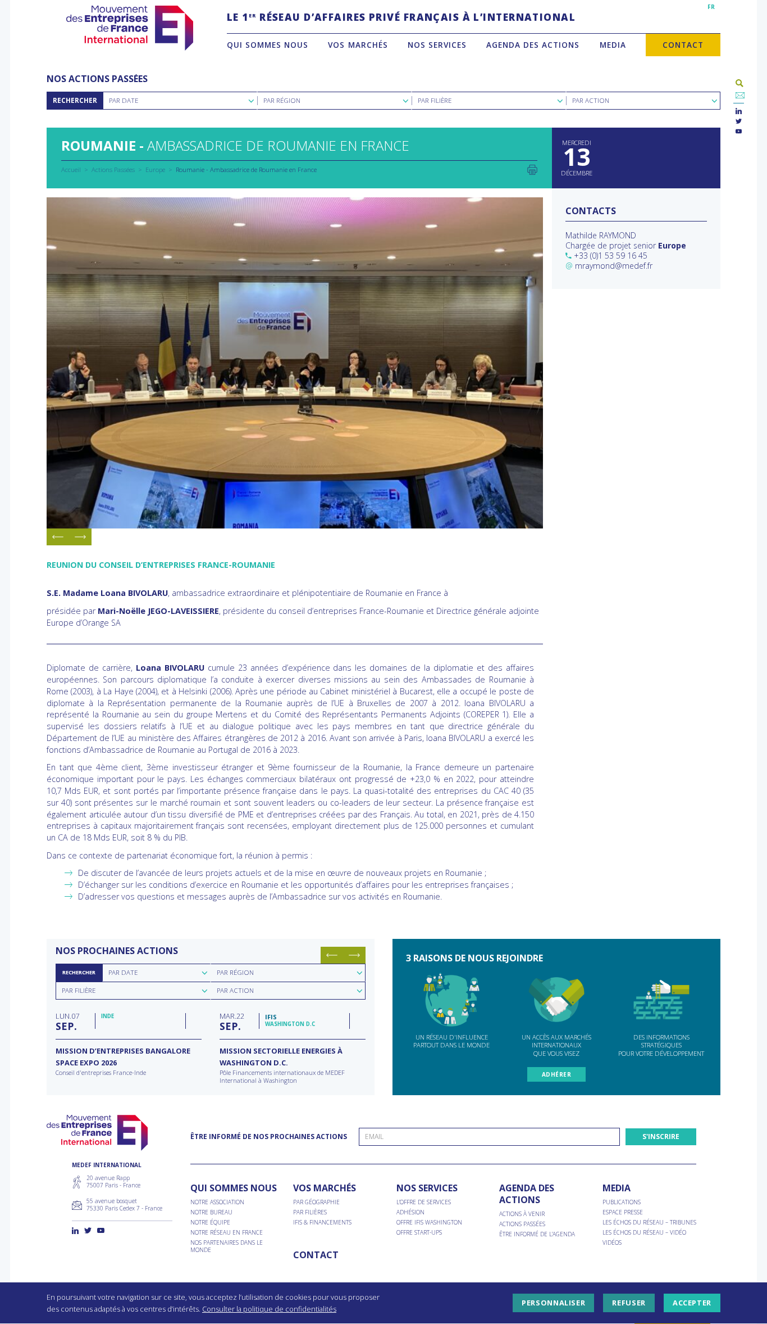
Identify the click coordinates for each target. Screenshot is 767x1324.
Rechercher (75, 100)
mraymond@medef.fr (613, 265)
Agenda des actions (532, 44)
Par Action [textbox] (590, 100)
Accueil (71, 169)
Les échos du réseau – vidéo (644, 1232)
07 (67, 1021)
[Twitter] (739, 122)
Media (613, 44)
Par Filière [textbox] (434, 100)
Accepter (692, 1303)
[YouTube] (739, 132)
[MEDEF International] (129, 28)
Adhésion (410, 1212)
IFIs (271, 1017)
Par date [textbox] (123, 972)
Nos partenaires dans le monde (226, 1246)
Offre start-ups (419, 1232)
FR (711, 7)
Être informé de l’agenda (537, 1234)
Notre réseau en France (226, 1232)
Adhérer (557, 1074)
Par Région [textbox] (281, 100)
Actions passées (522, 1224)
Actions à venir (522, 1214)
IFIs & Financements (322, 1222)
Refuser (628, 1303)
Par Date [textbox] (123, 100)
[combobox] (180, 101)
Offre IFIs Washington (429, 1222)
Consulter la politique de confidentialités (269, 1309)
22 (232, 1021)
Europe (155, 169)
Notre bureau (211, 1212)
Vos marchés (357, 44)
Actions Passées (113, 169)
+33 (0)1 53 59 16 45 (610, 255)
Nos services (437, 44)
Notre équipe (210, 1222)
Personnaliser (553, 1303)
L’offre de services (423, 1202)
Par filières (310, 1212)
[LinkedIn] (739, 111)
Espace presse (622, 1212)
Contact (683, 44)
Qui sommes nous (267, 44)
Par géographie (316, 1202)
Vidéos (612, 1242)
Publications (621, 1202)
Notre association (217, 1202)
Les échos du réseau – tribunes (649, 1222)
